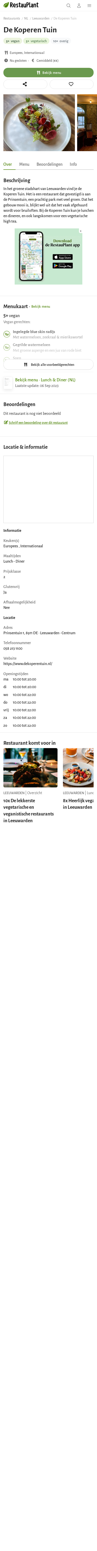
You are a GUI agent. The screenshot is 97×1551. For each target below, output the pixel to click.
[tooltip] (72, 84)
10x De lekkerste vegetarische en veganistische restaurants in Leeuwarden (28, 810)
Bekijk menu (51, 72)
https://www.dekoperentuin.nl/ (27, 663)
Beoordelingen (49, 164)
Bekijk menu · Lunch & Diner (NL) (45, 379)
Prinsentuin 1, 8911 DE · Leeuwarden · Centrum (39, 632)
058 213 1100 (12, 648)
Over (7, 164)
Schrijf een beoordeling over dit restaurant (38, 422)
